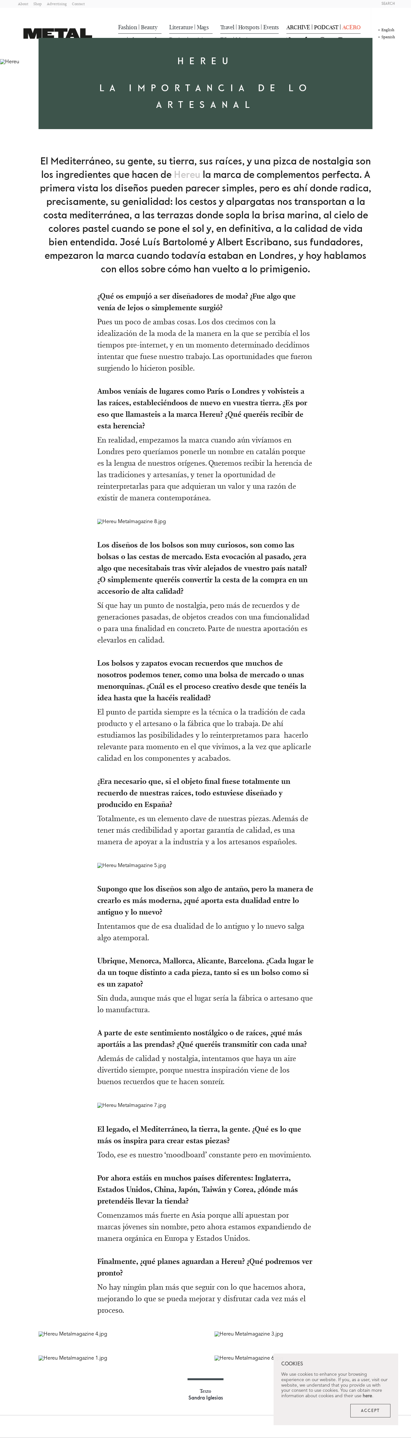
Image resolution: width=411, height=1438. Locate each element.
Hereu (187, 175)
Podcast (326, 27)
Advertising (57, 3)
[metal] (57, 33)
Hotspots (248, 27)
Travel (227, 27)
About (23, 3)
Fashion (127, 27)
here (367, 1396)
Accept (370, 1411)
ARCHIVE (298, 27)
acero (351, 27)
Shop (37, 3)
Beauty (149, 27)
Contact (78, 3)
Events (271, 27)
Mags (203, 27)
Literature (181, 27)
